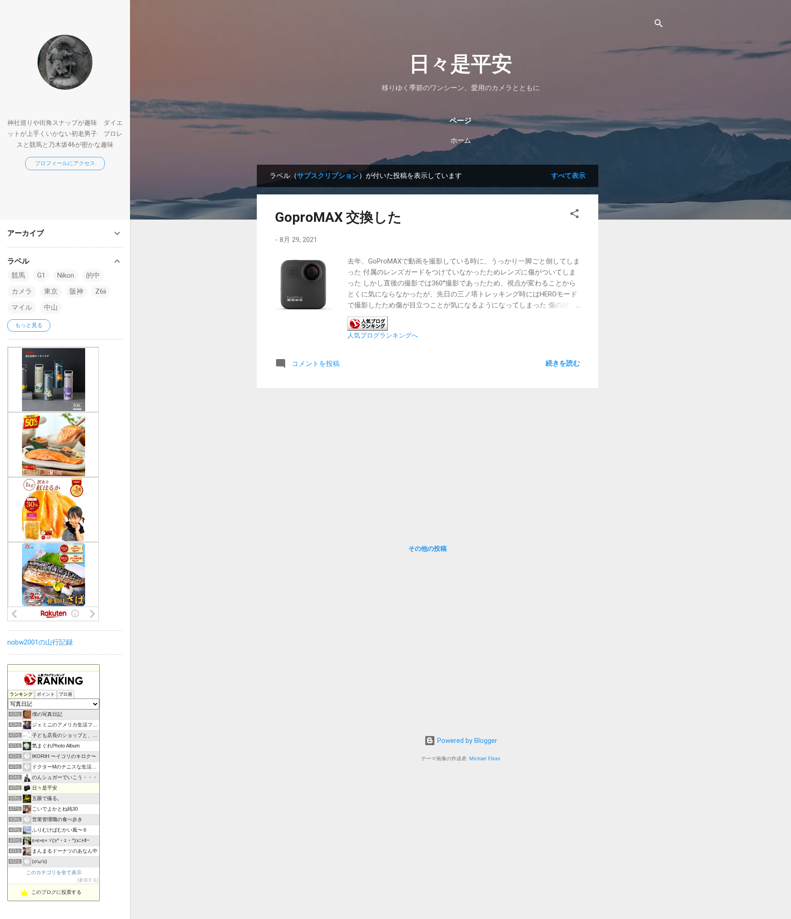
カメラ (21, 291)
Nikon (65, 275)
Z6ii (100, 291)
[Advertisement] (635, 302)
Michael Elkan (484, 759)
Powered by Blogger (466, 740)
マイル (21, 307)
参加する (88, 879)
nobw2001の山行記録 (40, 642)
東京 (51, 291)
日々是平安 (460, 64)
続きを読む (563, 363)
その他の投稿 (427, 548)
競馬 (18, 275)
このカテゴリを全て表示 (53, 872)
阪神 (76, 291)
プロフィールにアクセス (65, 163)
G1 (41, 275)
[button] (574, 215)
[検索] (658, 25)
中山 (51, 307)
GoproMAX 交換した (338, 217)
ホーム (460, 140)
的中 (93, 275)
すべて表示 (568, 176)
